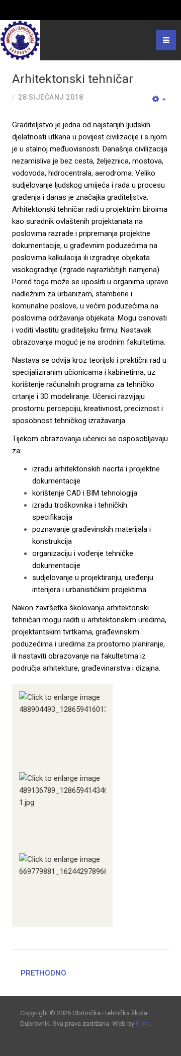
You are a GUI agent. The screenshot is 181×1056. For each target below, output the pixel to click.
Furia (143, 1023)
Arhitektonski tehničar (72, 79)
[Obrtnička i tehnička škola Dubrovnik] (20, 40)
